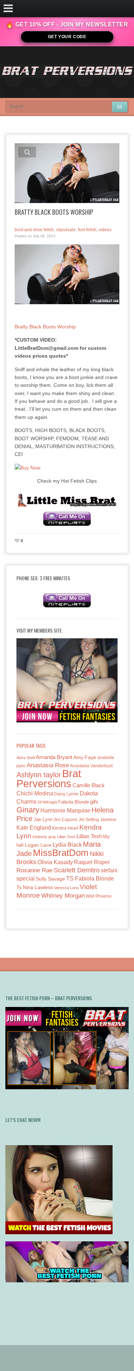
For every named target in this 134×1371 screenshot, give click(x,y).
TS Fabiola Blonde (90, 879)
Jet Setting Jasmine (97, 819)
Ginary (27, 809)
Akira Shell (25, 757)
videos (105, 229)
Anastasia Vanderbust (91, 765)
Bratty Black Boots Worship (45, 326)
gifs (94, 802)
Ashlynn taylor (38, 775)
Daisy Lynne (66, 793)
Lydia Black (67, 845)
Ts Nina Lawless (34, 887)
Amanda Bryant (54, 757)
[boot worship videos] (67, 274)
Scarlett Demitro (77, 870)
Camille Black (89, 785)
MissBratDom (61, 852)
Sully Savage (50, 879)
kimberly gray (44, 837)
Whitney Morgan (63, 895)
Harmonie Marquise (65, 810)
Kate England (33, 828)
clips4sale (66, 229)
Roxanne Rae (34, 870)
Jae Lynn (43, 819)
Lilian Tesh (66, 837)
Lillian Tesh (89, 836)
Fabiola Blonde (73, 802)
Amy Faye (84, 757)
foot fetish (87, 229)
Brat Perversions (48, 778)
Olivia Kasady (55, 862)
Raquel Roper (92, 862)
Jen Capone (66, 819)
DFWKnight (47, 802)
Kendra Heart (65, 828)
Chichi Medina (34, 793)
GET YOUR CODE (67, 36)
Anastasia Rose (48, 765)
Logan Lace (38, 845)
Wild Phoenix (98, 896)
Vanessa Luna (66, 888)
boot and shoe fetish (34, 229)
